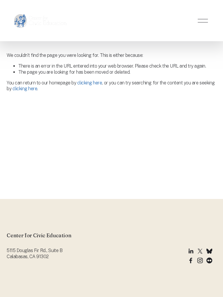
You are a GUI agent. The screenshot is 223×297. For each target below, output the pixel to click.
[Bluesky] (209, 251)
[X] (200, 251)
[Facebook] (191, 260)
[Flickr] (209, 260)
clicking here (89, 83)
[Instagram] (200, 260)
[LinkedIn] (191, 251)
